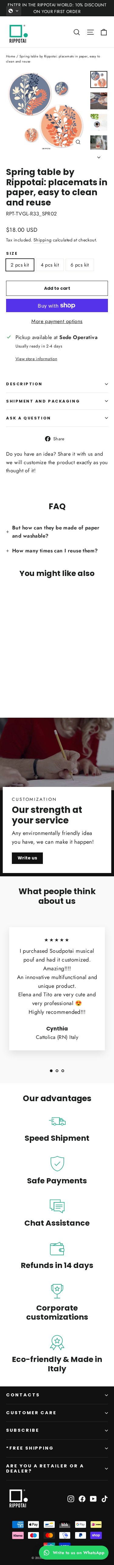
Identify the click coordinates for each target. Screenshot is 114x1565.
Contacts (23, 1395)
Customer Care (31, 1413)
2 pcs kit (20, 264)
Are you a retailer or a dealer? (45, 1468)
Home (11, 56)
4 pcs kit (50, 264)
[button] (13, 11)
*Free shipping (30, 1448)
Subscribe (22, 1430)
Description (24, 383)
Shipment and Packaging (43, 401)
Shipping (42, 240)
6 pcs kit (80, 264)
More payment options (57, 321)
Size (12, 253)
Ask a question (28, 418)
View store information (36, 359)
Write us (27, 858)
